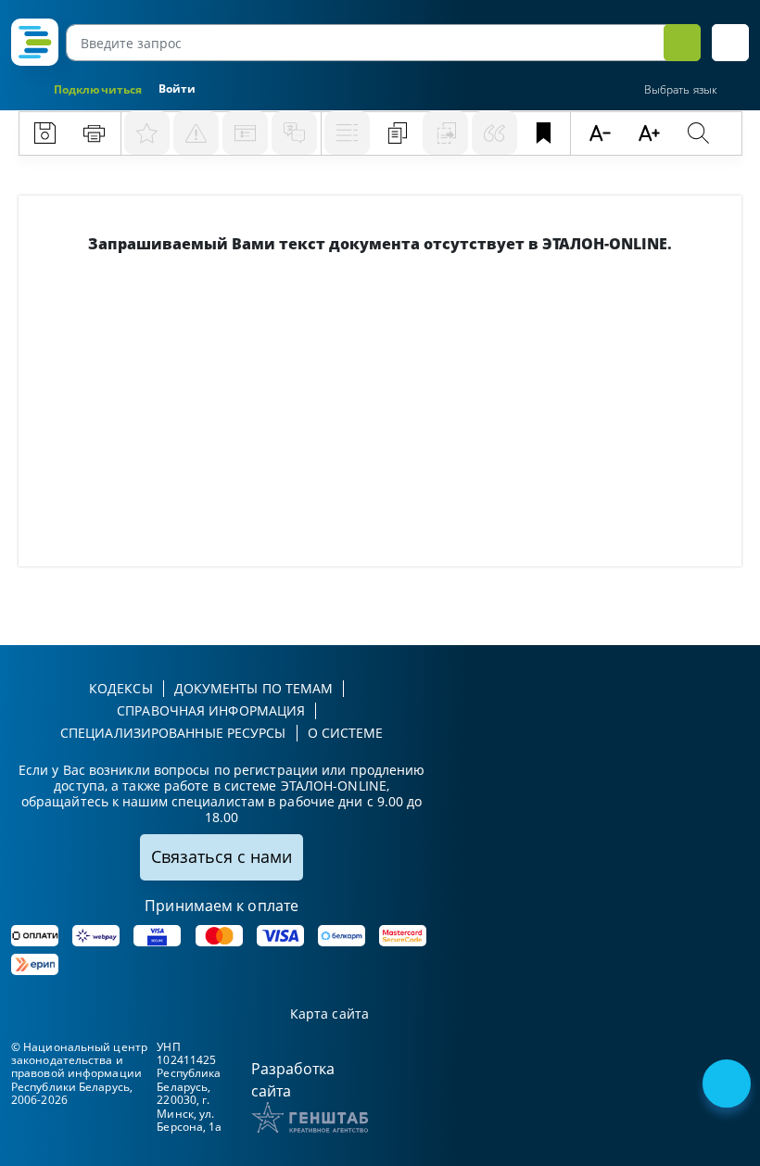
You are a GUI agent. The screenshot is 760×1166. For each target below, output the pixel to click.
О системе (346, 732)
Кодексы (121, 688)
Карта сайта (329, 1014)
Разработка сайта (293, 1079)
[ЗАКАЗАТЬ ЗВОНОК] (728, 1085)
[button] (730, 42)
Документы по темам (254, 688)
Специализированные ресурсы (173, 732)
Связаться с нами (221, 856)
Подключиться (98, 89)
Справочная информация (211, 710)
